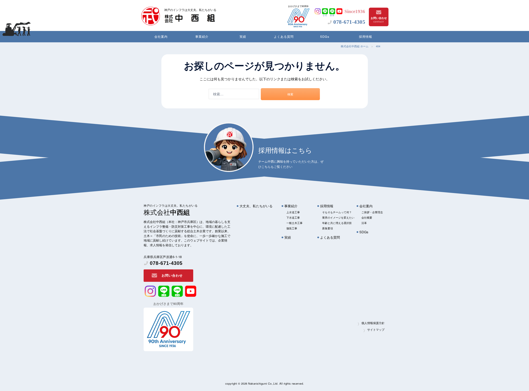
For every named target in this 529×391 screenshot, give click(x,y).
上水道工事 (293, 212)
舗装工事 (291, 228)
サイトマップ (376, 329)
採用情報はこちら (285, 150)
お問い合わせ (379, 18)
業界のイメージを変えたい (338, 217)
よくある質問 (284, 36)
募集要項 (327, 228)
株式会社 (167, 212)
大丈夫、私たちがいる (256, 206)
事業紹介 (202, 36)
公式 (325, 15)
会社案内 (161, 36)
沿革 (364, 223)
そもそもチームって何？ (337, 212)
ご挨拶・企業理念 (372, 212)
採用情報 (365, 36)
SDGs (324, 36)
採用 (332, 15)
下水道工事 (293, 217)
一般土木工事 (294, 223)
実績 (242, 36)
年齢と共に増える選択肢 (337, 223)
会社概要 (366, 217)
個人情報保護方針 (373, 323)
